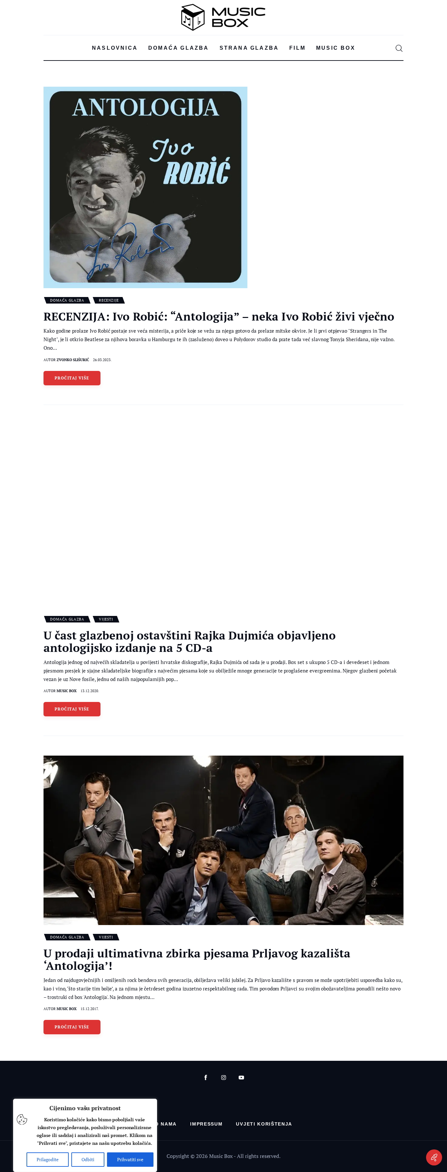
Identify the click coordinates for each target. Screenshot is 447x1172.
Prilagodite (48, 1159)
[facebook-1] (205, 1077)
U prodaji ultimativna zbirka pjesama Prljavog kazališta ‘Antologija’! (197, 959)
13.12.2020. (89, 691)
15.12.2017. (89, 1008)
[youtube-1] (241, 1077)
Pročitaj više (72, 378)
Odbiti (87, 1159)
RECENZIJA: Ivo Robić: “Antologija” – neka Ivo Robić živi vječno (219, 316)
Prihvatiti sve (130, 1159)
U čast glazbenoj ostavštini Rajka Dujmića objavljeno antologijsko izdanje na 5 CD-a (190, 641)
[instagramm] (223, 1077)
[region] (85, 1135)
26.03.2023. (102, 360)
